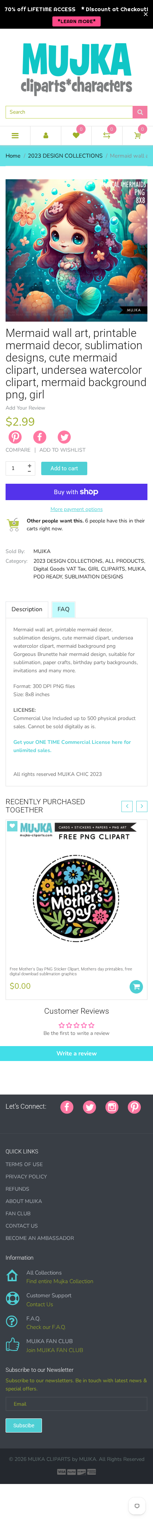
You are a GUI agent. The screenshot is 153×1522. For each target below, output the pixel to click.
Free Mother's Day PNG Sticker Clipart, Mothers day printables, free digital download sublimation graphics (71, 971)
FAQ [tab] (63, 609)
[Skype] (92, 1119)
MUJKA (42, 551)
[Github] (17, 1119)
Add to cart (64, 468)
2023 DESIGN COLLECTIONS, (68, 561)
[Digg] (101, 1119)
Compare (18, 450)
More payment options (77, 509)
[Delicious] (82, 1119)
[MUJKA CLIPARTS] (76, 67)
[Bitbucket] (45, 1119)
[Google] (8, 1119)
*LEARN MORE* (77, 21)
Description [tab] (27, 609)
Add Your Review (25, 407)
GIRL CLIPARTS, (107, 568)
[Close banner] (145, 14)
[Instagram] (112, 1106)
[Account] (45, 135)
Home (13, 156)
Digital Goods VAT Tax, (60, 568)
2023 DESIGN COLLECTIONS (65, 156)
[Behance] (110, 1119)
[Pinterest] (134, 1106)
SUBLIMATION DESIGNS (94, 576)
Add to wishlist (62, 450)
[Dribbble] (64, 1119)
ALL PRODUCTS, (125, 561)
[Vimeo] (73, 1119)
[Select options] (136, 987)
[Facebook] (39, 437)
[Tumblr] (54, 1119)
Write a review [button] (76, 1053)
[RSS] (27, 1119)
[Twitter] (64, 437)
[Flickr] (36, 1119)
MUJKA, (137, 568)
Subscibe (23, 1425)
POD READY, (48, 576)
